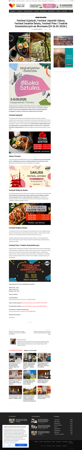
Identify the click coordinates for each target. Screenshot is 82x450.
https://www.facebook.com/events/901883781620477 (34, 306)
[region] (15, 436)
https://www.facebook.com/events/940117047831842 (34, 302)
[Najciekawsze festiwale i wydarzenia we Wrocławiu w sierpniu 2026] (44, 390)
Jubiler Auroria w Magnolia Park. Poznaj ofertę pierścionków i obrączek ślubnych (15, 382)
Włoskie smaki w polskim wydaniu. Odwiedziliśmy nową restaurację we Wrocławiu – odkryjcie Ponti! (29, 365)
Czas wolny (17, 15)
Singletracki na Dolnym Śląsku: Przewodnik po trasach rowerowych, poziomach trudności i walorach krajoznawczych (29, 398)
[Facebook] (71, 1)
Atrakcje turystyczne (41, 378)
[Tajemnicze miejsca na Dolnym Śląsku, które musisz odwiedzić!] (44, 374)
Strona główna (11, 15)
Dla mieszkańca (26, 361)
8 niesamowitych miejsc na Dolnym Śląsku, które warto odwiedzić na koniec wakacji (29, 382)
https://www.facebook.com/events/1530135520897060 (22, 311)
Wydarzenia (44, 17)
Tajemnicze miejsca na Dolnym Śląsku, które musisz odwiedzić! (43, 381)
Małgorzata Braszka (38, 29)
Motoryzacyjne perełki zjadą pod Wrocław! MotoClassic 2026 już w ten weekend (43, 365)
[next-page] (11, 403)
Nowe (41, 17)
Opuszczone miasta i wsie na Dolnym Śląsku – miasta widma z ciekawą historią (15, 397)
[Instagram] (72, 1)
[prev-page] (9, 403)
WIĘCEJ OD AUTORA (30, 350)
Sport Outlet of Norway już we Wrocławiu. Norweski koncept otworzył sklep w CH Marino (14, 365)
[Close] (27, 426)
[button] (70, 11)
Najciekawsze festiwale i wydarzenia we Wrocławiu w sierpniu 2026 (44, 397)
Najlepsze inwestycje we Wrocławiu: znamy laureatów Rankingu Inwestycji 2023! (42, 333)
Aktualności (11, 361)
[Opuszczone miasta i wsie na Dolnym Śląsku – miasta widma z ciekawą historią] (15, 390)
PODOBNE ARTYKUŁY (16, 350)
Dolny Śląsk (25, 378)
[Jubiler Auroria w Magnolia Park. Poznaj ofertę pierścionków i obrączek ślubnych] (15, 374)
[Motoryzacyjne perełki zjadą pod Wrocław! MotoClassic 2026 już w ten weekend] (44, 357)
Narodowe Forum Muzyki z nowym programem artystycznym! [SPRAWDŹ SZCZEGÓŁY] (17, 333)
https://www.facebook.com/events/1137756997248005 (22, 299)
